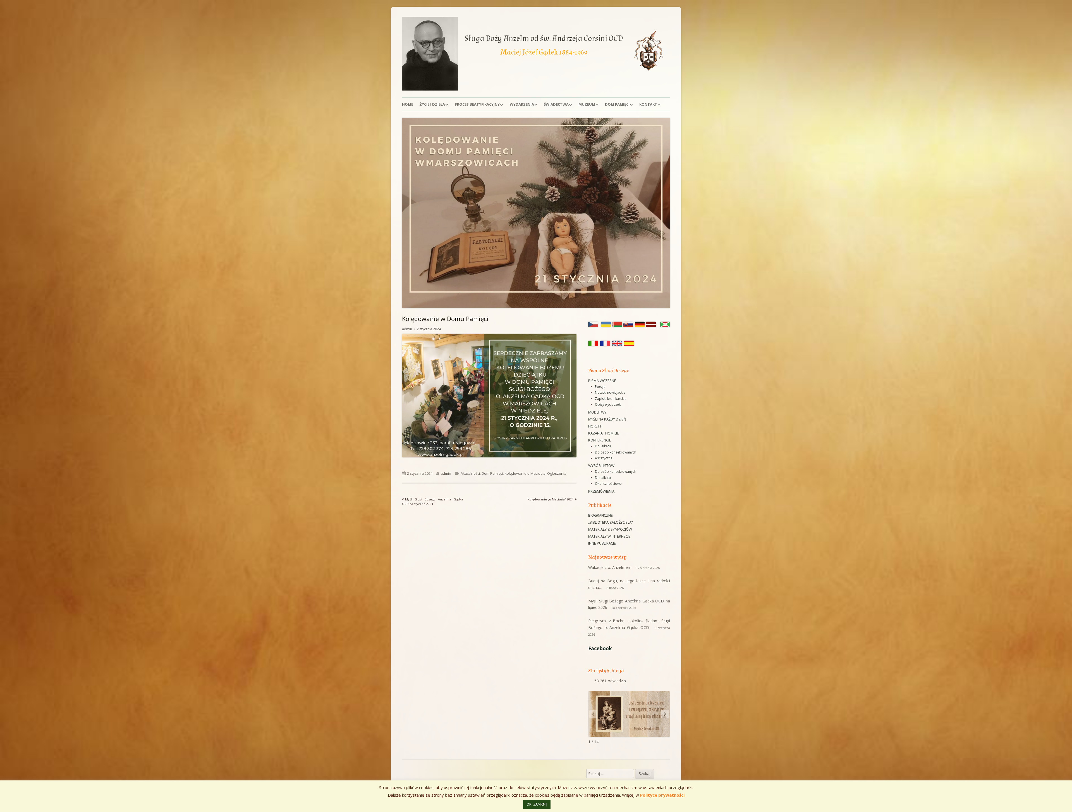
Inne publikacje (602, 543)
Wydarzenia (522, 104)
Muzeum (586, 104)
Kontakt (648, 104)
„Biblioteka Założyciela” (610, 522)
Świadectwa (556, 104)
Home (407, 104)
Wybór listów (601, 465)
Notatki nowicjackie (610, 392)
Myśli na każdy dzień (607, 419)
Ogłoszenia (556, 473)
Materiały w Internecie (609, 536)
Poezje (600, 386)
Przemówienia (601, 491)
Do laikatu (603, 446)
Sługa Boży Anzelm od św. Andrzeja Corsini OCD (544, 38)
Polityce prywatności (662, 795)
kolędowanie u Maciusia (525, 473)
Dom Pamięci (617, 104)
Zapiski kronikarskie (610, 398)
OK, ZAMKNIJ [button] (537, 804)
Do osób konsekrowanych (615, 452)
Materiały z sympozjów (610, 529)
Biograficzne (600, 515)
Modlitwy (597, 412)
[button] (665, 714)
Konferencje (599, 440)
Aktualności (470, 473)
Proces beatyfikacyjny (477, 104)
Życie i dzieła (432, 104)
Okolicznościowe (608, 483)
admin (407, 329)
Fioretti (595, 426)
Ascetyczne (603, 458)
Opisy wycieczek (608, 404)
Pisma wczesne (602, 380)
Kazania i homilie (603, 433)
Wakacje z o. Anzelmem (609, 567)
